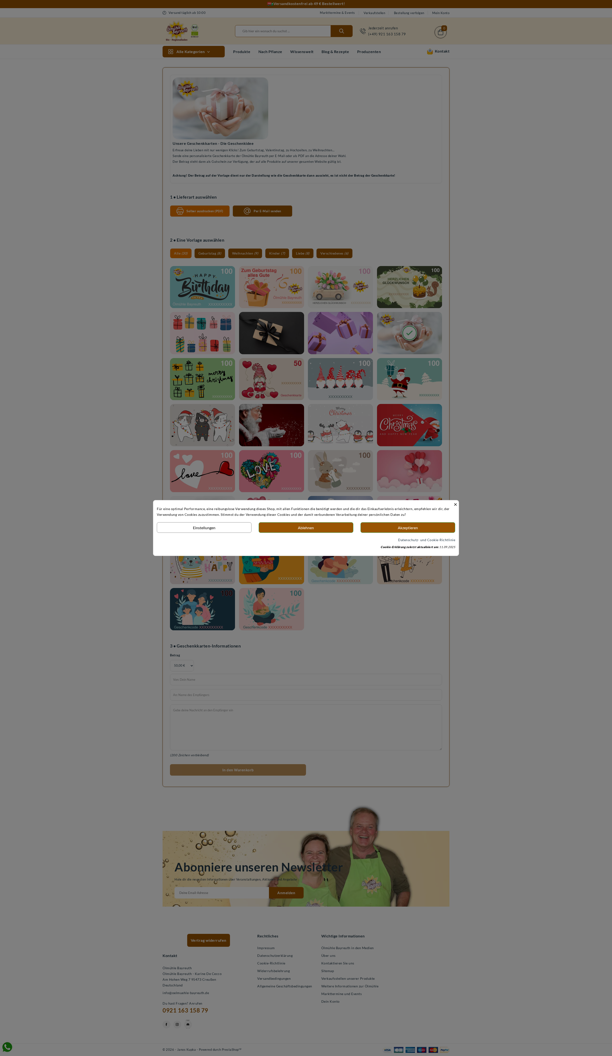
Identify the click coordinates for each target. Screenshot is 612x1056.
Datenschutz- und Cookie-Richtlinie (426, 540)
